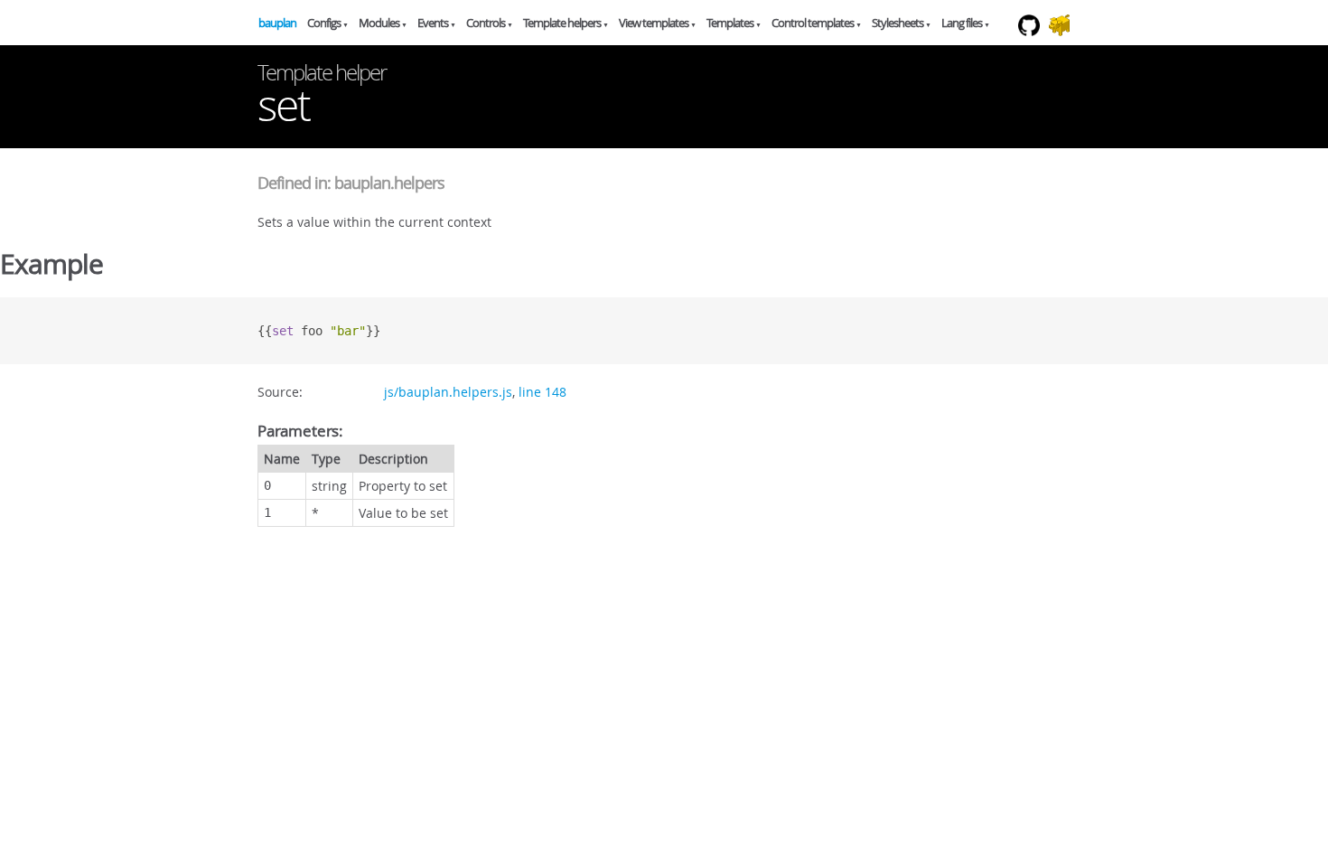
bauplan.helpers (389, 182)
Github (1034, 44)
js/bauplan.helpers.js (448, 391)
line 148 (542, 391)
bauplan (277, 22)
